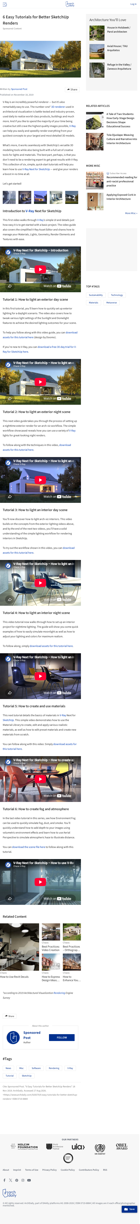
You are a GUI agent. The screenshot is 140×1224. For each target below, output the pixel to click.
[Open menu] (4, 4)
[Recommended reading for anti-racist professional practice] (94, 180)
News (8, 1068)
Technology (117, 295)
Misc (21, 1068)
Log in (133, 4)
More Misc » (131, 213)
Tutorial (10, 1076)
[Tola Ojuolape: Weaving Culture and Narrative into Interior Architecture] (94, 141)
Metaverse (111, 302)
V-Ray (72, 126)
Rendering (59, 993)
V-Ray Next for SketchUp (36, 169)
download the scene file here (28, 847)
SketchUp (8, 720)
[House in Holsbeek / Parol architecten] (96, 33)
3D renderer (58, 107)
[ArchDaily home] (70, 4)
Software (36, 1068)
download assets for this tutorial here (51, 646)
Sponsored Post (31, 1035)
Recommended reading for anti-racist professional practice (122, 181)
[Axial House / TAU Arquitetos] (96, 51)
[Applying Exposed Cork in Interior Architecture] (94, 201)
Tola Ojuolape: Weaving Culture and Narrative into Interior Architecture (122, 139)
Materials (93, 302)
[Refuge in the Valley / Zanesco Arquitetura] (96, 70)
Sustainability (96, 295)
